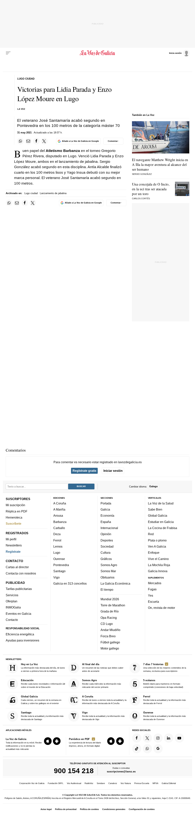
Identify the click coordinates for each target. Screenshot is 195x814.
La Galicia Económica (115, 583)
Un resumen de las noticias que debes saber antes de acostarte (102, 667)
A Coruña (59, 503)
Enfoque (153, 552)
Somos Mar (108, 571)
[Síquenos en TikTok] (136, 748)
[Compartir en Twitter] (44, 141)
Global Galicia (157, 515)
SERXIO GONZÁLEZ (142, 174)
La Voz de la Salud (160, 503)
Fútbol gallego (110, 642)
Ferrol (57, 540)
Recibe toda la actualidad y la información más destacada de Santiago (42, 715)
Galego (153, 486)
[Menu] (8, 53)
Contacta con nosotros (21, 573)
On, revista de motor (161, 607)
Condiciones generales (113, 809)
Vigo (56, 577)
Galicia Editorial (169, 783)
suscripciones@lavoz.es (121, 771)
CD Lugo (107, 623)
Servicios (12, 595)
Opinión (106, 534)
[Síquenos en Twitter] (147, 738)
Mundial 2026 (110, 599)
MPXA (155, 783)
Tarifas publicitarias (19, 589)
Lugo (56, 552)
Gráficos (106, 559)
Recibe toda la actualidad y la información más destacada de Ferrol (164, 699)
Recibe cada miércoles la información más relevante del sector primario (101, 683)
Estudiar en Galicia (161, 522)
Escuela (153, 601)
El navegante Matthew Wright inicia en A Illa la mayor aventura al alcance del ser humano (160, 164)
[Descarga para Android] (57, 741)
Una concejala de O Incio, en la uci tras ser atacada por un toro (150, 189)
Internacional (109, 528)
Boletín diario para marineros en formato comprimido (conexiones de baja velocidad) (163, 683)
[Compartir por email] (28, 141)
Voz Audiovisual (74, 783)
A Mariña (59, 509)
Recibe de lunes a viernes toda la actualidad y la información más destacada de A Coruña (104, 699)
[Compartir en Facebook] (36, 141)
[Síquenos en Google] (158, 748)
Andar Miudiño (110, 630)
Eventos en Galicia (18, 613)
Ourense (59, 559)
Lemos (57, 546)
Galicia (105, 509)
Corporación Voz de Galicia (31, 783)
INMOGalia (13, 607)
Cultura (105, 552)
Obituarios (107, 577)
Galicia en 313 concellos (70, 583)
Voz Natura (126, 783)
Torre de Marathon (113, 605)
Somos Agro (109, 565)
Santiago (59, 571)
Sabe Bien (155, 509)
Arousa (58, 515)
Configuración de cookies (142, 809)
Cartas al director (17, 567)
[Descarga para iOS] (48, 741)
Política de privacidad (66, 809)
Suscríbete (13, 523)
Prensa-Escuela (141, 783)
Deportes (107, 540)
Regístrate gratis (84, 470)
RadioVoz (89, 783)
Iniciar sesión (113, 470)
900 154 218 (74, 771)
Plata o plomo (157, 540)
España (106, 522)
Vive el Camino (158, 559)
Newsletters (14, 545)
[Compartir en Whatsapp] (20, 141)
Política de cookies (89, 809)
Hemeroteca (14, 517)
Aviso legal (46, 809)
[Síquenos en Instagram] (158, 738)
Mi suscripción (15, 505)
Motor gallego (110, 648)
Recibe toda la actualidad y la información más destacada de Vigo (103, 715)
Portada (106, 503)
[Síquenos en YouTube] (179, 738)
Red (151, 534)
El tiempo (107, 589)
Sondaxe (101, 783)
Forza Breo (108, 636)
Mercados (154, 583)
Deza (57, 534)
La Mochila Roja (159, 565)
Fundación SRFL (55, 783)
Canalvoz (112, 783)
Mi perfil (11, 539)
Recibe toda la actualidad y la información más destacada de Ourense (164, 715)
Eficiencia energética (20, 634)
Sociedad (107, 546)
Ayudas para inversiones (22, 640)
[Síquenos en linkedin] (168, 738)
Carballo (59, 528)
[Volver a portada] (97, 53)
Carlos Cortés (141, 198)
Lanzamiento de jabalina (53, 193)
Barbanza (59, 522)
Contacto (12, 619)
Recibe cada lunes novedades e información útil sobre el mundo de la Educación (43, 683)
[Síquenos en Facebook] (136, 738)
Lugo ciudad (31, 193)
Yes (150, 595)
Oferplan (11, 601)
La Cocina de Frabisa (162, 528)
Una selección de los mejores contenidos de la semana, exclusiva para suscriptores (164, 667)
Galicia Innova (157, 571)
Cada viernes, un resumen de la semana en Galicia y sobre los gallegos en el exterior (41, 699)
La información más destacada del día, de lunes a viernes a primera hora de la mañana (43, 667)
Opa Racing (109, 617)
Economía (107, 515)
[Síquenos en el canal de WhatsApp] (147, 748)
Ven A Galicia (157, 546)
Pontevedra (61, 565)
